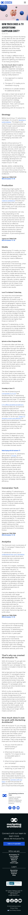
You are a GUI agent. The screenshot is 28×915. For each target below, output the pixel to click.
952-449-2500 (14, 893)
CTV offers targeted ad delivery (12, 405)
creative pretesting (8, 201)
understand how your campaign (13, 554)
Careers (14, 861)
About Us (14, 859)
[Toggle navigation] (25, 2)
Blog (14, 875)
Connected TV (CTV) (9, 393)
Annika (13, 456)
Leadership (14, 858)
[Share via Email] (18, 807)
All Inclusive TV (14, 854)
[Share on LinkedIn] (14, 807)
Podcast (14, 873)
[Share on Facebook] (10, 807)
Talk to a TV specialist (14, 843)
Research (14, 872)
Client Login (14, 863)
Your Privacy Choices (15, 910)
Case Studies (14, 856)
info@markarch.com (14, 895)
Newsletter (14, 870)
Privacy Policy (14, 908)
